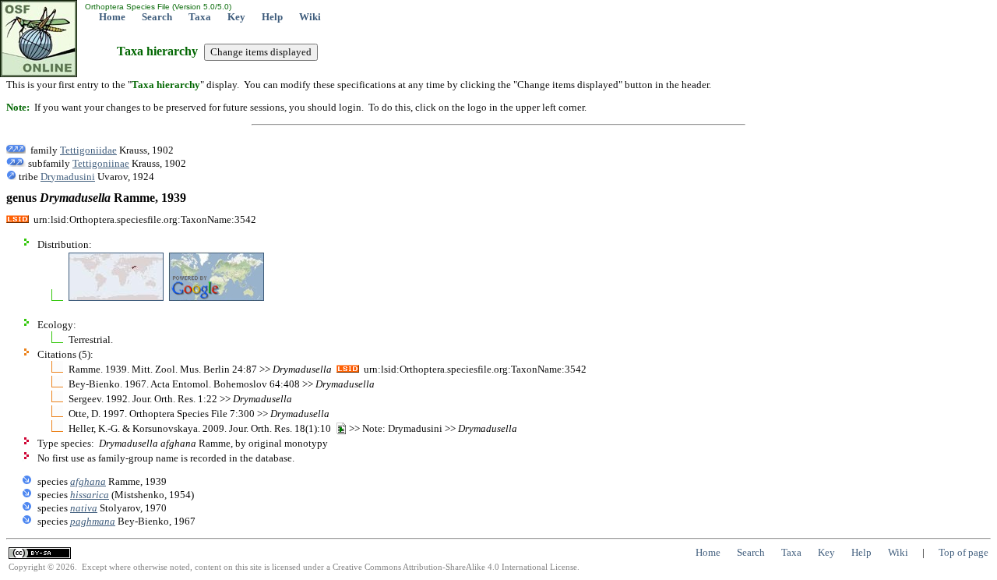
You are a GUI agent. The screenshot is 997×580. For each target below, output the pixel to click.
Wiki (310, 17)
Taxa (199, 17)
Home (112, 17)
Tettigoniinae (100, 163)
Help (272, 17)
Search (157, 17)
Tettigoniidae (88, 150)
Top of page (963, 552)
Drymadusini (68, 176)
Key (236, 17)
